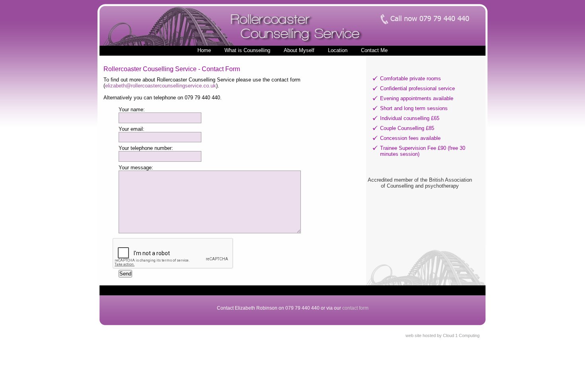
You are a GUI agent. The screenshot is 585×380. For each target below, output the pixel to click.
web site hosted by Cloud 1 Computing (443, 335)
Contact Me (374, 50)
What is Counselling (247, 50)
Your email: (131, 129)
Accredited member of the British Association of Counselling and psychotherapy (420, 183)
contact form (355, 308)
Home (204, 50)
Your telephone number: (146, 148)
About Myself (299, 50)
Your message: (136, 168)
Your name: (132, 109)
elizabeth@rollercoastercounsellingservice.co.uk (160, 86)
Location (337, 50)
